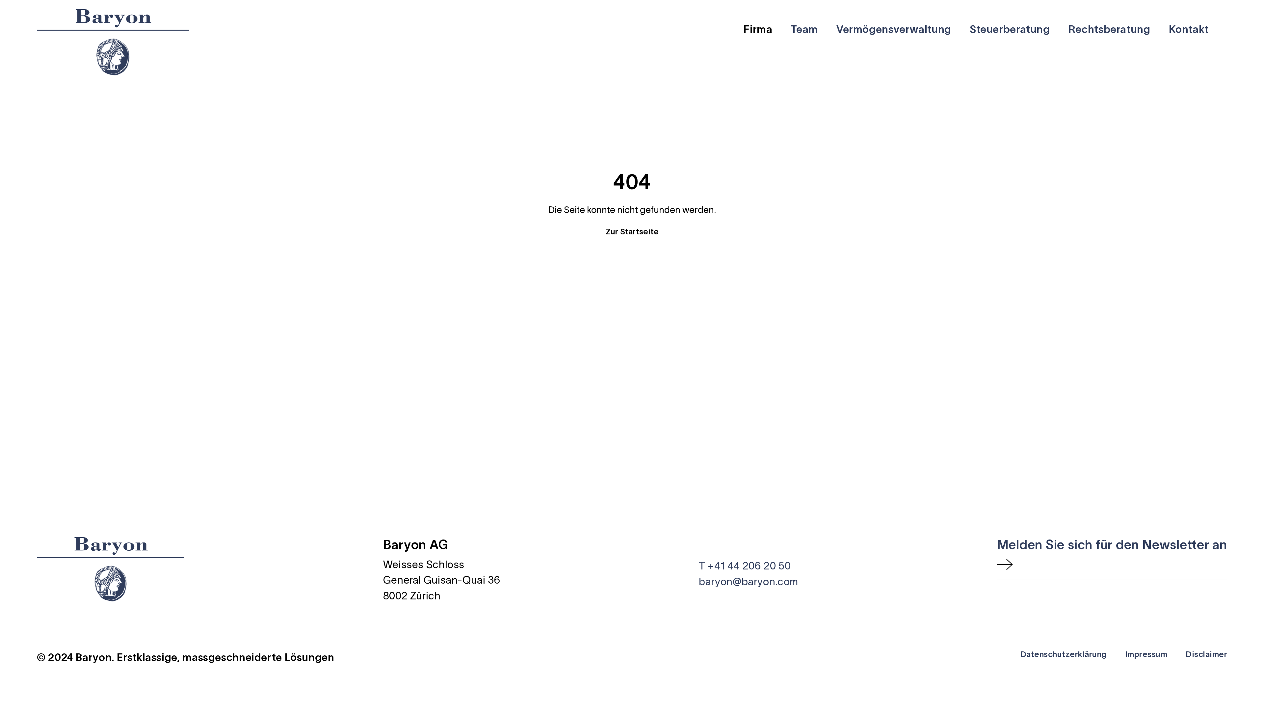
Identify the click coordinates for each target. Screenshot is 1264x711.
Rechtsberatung (1109, 29)
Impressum (1146, 654)
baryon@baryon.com (748, 581)
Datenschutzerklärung (1063, 654)
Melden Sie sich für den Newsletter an (1112, 545)
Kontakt (1189, 29)
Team (804, 29)
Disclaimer (1206, 654)
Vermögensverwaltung (893, 29)
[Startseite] (113, 42)
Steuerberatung (1010, 29)
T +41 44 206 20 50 (745, 565)
